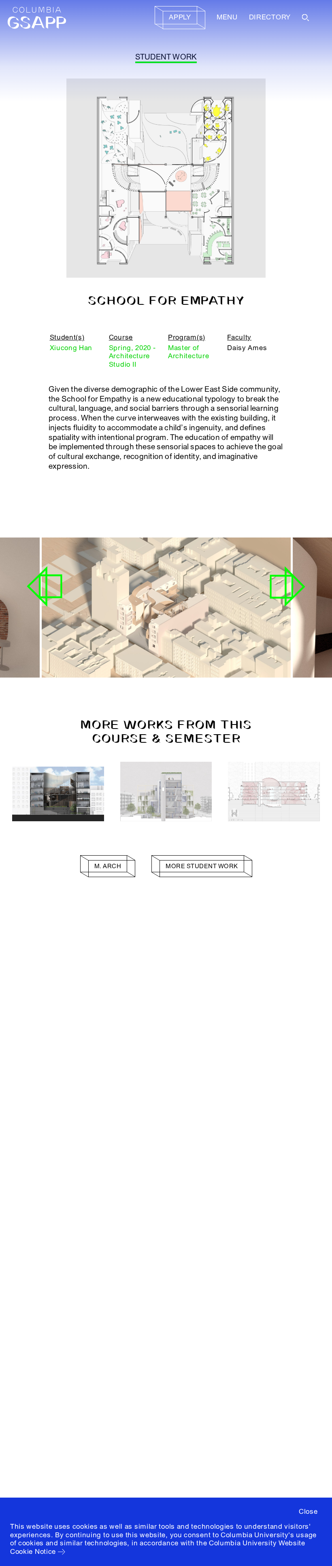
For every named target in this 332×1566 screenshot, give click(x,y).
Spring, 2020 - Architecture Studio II (132, 356)
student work (166, 57)
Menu (227, 17)
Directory (270, 17)
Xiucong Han (71, 348)
